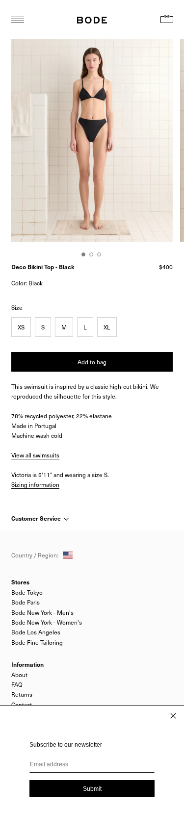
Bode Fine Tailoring (37, 642)
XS (21, 327)
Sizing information (35, 484)
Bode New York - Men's (42, 612)
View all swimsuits (35, 455)
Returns (21, 694)
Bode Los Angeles (35, 632)
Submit (92, 788)
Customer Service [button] (36, 518)
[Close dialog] (173, 716)
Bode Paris (25, 602)
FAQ (17, 684)
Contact (21, 704)
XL (107, 327)
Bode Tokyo (27, 592)
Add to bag (92, 361)
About (19, 674)
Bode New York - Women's (46, 622)
